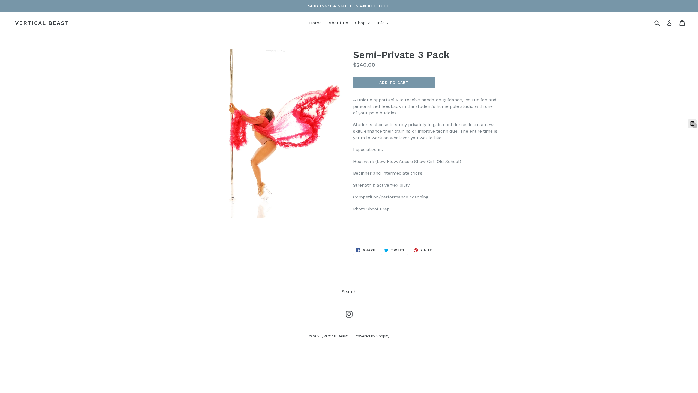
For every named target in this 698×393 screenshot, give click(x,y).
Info (384, 22)
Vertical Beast (42, 23)
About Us (338, 22)
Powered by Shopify (371, 336)
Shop (363, 22)
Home (315, 22)
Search (349, 291)
